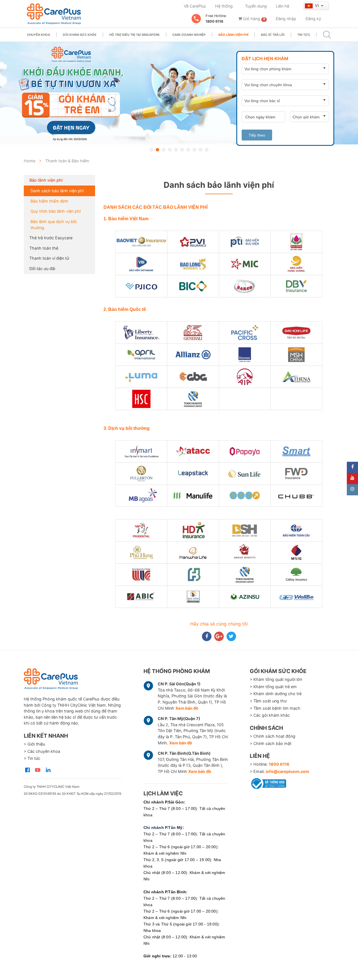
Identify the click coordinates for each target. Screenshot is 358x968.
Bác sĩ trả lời (272, 35)
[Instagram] (352, 489)
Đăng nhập (286, 18)
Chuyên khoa (38, 35)
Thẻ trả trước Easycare (50, 237)
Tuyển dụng (256, 6)
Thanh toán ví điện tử (49, 258)
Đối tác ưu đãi (42, 268)
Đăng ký (313, 18)
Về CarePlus (195, 6)
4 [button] (169, 149)
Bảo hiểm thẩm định (49, 201)
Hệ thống (224, 6)
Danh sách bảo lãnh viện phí (57, 190)
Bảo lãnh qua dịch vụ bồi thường (53, 224)
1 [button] (151, 149)
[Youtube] (352, 478)
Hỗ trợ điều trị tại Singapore (134, 35)
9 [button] (200, 149)
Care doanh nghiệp (189, 35)
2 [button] (157, 149)
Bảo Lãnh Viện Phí (233, 35)
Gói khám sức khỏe (79, 35)
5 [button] (176, 149)
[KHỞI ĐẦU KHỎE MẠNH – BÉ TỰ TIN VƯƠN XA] (179, 93)
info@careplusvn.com (287, 771)
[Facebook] (352, 467)
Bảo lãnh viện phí (46, 180)
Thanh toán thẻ (43, 248)
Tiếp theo (257, 135)
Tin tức (303, 35)
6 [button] (182, 149)
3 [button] (163, 149)
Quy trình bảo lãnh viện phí (55, 211)
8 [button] (194, 149)
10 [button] (206, 149)
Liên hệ (282, 6)
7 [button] (188, 149)
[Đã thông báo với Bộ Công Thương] (268, 783)
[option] (179, 93)
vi (317, 5)
